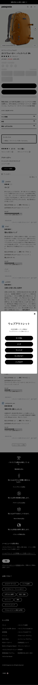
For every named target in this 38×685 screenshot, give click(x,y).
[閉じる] (34, 313)
